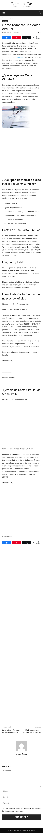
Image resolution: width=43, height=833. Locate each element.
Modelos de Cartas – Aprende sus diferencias (32, 731)
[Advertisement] (21, 152)
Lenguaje (11, 18)
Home (4, 18)
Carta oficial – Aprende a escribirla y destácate (11, 731)
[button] (3, 13)
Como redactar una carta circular (21, 27)
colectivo (20, 57)
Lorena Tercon (6, 32)
